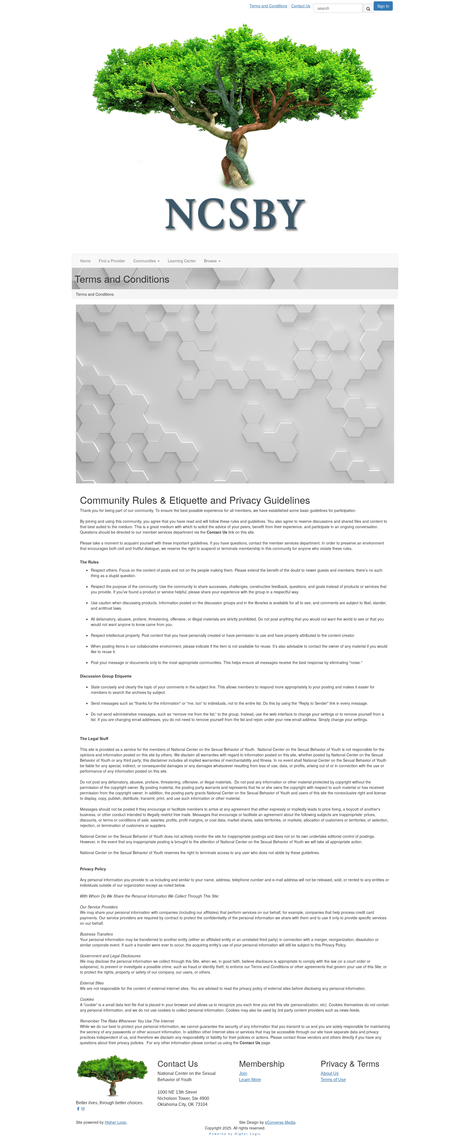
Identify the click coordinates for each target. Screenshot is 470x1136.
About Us (330, 1073)
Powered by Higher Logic (235, 1133)
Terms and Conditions (268, 5)
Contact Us (300, 5)
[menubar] (281, 4)
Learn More (250, 1079)
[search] (368, 8)
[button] (146, 261)
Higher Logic (115, 1122)
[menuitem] (270, 4)
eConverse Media (280, 1122)
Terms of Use (333, 1079)
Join (243, 1073)
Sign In (383, 6)
